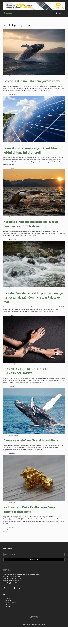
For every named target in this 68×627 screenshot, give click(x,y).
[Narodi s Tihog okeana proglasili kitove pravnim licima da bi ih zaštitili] (34, 192)
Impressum (8, 604)
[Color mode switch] (56, 13)
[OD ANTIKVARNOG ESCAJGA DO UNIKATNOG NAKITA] (34, 339)
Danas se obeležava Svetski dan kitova (30, 440)
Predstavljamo (12, 364)
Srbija (10, 502)
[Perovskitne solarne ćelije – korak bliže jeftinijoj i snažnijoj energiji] (34, 118)
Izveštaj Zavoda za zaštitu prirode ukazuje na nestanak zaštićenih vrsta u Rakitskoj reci (33, 297)
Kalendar (8, 606)
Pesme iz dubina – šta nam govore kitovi (31, 81)
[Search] (60, 13)
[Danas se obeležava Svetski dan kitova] (34, 411)
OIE (9, 143)
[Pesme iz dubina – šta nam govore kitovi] (34, 51)
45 (10, 529)
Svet (9, 216)
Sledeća (6, 532)
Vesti (16, 435)
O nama (7, 598)
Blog (9, 76)
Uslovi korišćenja (10, 602)
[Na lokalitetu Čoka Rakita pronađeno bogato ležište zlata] (34, 478)
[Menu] (64, 13)
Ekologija (11, 288)
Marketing (8, 600)
